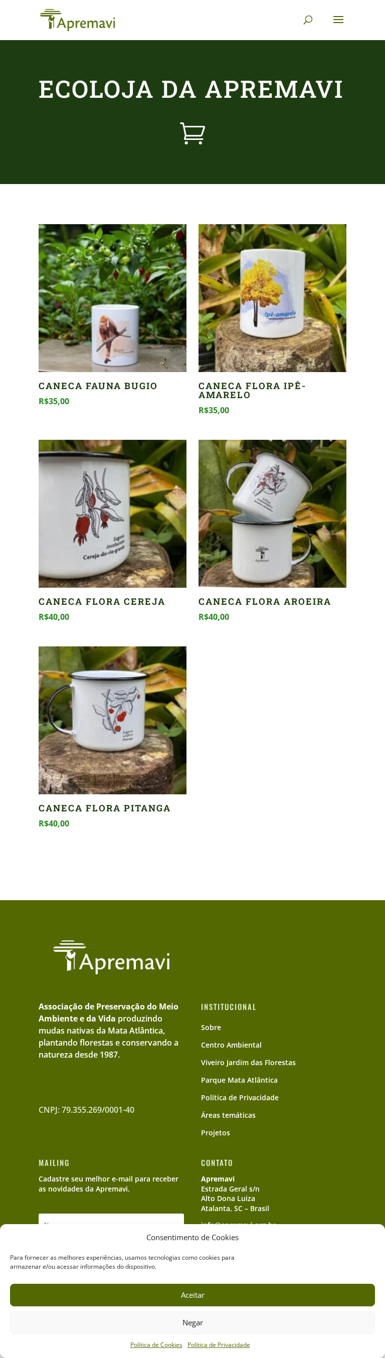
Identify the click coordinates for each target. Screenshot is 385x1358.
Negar (192, 1322)
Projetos (215, 1132)
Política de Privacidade (218, 1344)
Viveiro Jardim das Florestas (248, 1062)
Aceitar (193, 1295)
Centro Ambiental (231, 1045)
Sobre (211, 1027)
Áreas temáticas (228, 1115)
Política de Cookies (156, 1344)
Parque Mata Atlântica (239, 1080)
